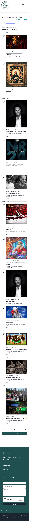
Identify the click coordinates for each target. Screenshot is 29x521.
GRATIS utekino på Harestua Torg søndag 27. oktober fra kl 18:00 (14, 164)
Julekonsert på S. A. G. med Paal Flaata (16, 131)
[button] (23, 5)
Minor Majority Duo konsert (12, 193)
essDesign (19, 517)
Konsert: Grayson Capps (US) (13, 377)
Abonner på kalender (14, 433)
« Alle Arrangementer (21, 19)
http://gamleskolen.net (10, 22)
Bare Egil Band (9, 322)
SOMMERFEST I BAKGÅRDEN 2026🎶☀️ (16, 418)
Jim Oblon (8, 91)
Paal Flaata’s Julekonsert (12, 301)
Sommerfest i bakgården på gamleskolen (16, 349)
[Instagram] (4, 470)
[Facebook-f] (7, 470)
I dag (14, 429)
